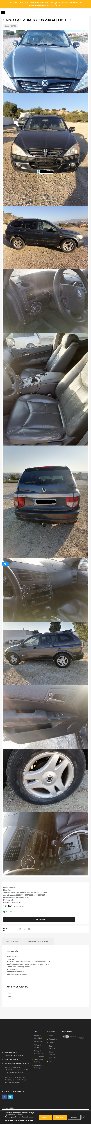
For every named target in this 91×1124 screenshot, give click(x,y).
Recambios (53, 1039)
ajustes (30, 1120)
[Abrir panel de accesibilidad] (5, 563)
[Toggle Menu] (3, 13)
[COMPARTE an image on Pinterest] (24, 929)
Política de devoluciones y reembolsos (39, 1053)
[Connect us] (4, 1083)
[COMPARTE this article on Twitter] (19, 929)
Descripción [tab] (12, 942)
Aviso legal (38, 1042)
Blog (50, 1061)
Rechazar (59, 1117)
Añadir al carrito (39, 919)
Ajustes (74, 1117)
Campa (51, 1043)
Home (51, 1036)
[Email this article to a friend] (28, 929)
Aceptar (45, 1117)
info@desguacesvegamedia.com (17, 1050)
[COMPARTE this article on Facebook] (15, 929)
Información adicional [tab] (38, 942)
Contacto (52, 1058)
